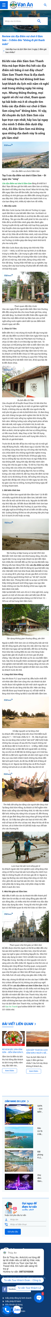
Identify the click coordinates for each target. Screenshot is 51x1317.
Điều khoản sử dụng (14, 1304)
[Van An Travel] (21, 5)
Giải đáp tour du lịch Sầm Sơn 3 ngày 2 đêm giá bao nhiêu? (26, 50)
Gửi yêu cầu (13, 1232)
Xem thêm (9, 1070)
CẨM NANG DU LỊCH (15, 1101)
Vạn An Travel (11, 1006)
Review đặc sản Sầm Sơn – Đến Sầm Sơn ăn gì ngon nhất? (13, 1051)
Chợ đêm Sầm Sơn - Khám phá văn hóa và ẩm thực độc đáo (40, 1178)
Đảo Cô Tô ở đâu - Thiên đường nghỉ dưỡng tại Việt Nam (40, 1131)
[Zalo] (16, 1310)
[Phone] (7, 1310)
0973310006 (26, 1271)
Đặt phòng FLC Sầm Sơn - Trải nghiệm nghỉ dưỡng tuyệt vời (40, 1154)
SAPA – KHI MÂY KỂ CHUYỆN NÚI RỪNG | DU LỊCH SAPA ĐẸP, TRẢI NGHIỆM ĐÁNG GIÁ (40, 1109)
